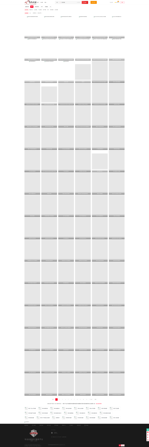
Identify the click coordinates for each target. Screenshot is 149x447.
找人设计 (94, 2)
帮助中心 (64, 425)
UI (50, 6)
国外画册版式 (79, 403)
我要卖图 (147, 430)
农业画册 (56, 9)
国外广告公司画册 (66, 403)
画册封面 (31, 9)
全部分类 (27, 6)
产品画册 (40, 9)
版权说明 (79, 425)
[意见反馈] (147, 437)
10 (83, 399)
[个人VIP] (111, 1)
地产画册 (44, 9)
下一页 (91, 399)
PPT (42, 6)
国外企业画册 (90, 403)
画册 (32, 6)
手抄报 (46, 6)
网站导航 (41, 425)
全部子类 (26, 9)
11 (86, 399)
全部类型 (26, 13)
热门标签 (34, 425)
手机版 (87, 425)
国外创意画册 (84, 403)
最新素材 (26, 425)
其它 (48, 9)
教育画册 (51, 9)
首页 (38, 2)
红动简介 (71, 425)
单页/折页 (37, 6)
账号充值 (49, 425)
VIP (30, 13)
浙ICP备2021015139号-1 (36, 444)
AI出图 (41, 2)
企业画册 (35, 9)
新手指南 (56, 425)
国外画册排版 (73, 403)
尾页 (95, 399)
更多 (45, 2)
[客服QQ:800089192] (147, 435)
